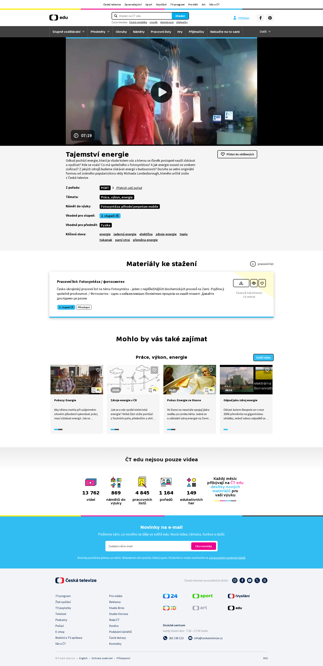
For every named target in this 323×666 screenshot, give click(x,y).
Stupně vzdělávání (66, 31)
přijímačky (182, 22)
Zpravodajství (133, 4)
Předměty (98, 31)
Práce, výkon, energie (117, 197)
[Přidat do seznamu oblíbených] (262, 283)
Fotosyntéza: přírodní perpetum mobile (129, 206)
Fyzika (105, 225)
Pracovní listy (161, 31)
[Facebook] (260, 18)
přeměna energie (145, 240)
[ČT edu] (58, 19)
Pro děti (193, 4)
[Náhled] (254, 283)
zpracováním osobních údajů (227, 558)
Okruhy (121, 31)
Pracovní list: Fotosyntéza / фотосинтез (90, 281)
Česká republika (138, 22)
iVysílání (161, 4)
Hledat (180, 16)
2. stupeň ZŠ (110, 216)
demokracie (167, 22)
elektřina (146, 234)
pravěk (154, 22)
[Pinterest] (270, 18)
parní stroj (122, 240)
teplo (184, 234)
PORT (105, 188)
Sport (148, 4)
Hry (180, 31)
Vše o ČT (214, 4)
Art (204, 4)
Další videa (263, 357)
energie (105, 234)
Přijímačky (196, 31)
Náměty (139, 31)
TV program (177, 4)
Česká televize (112, 4)
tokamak (105, 240)
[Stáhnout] (241, 283)
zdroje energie (166, 234)
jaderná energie (125, 234)
